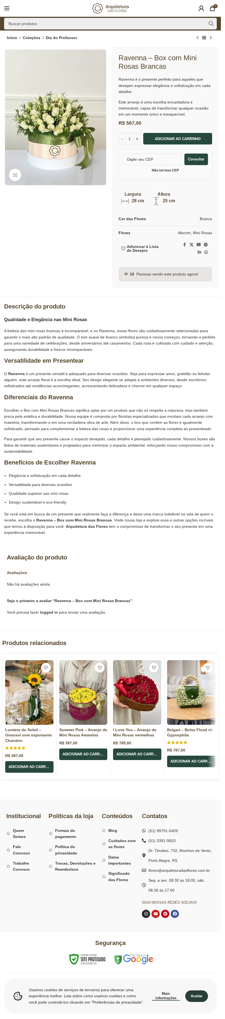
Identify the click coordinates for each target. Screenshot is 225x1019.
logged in (49, 612)
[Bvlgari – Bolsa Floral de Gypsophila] (191, 692)
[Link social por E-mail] (198, 244)
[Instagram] (146, 914)
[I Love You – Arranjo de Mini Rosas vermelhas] (137, 692)
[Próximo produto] (210, 38)
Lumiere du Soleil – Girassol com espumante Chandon (28, 735)
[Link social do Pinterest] (205, 244)
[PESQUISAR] (211, 23)
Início (12, 37)
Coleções (31, 37)
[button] (29, 767)
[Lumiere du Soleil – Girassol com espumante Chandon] (29, 692)
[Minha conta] (201, 8)
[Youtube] (155, 914)
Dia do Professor (61, 37)
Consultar (196, 159)
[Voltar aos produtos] (204, 38)
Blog (112, 830)
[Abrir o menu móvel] (6, 8)
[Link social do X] (191, 244)
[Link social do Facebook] (184, 244)
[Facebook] (175, 914)
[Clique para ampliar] (15, 175)
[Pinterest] (165, 914)
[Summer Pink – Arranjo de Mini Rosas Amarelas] (83, 692)
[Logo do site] (110, 8)
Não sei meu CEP (165, 170)
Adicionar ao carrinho (178, 139)
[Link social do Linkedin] (199, 252)
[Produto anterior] (197, 38)
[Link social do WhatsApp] (206, 252)
